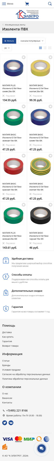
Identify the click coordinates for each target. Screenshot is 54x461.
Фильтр (10, 40)
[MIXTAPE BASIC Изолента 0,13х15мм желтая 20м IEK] (40, 68)
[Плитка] (40, 48)
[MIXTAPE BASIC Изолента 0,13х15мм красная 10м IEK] (13, 166)
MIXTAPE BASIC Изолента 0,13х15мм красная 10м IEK (11, 186)
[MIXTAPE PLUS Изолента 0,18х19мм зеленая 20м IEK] (13, 215)
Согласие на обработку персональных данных (26, 374)
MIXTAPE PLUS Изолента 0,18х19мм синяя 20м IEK (11, 88)
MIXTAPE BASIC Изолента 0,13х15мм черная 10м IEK (38, 235)
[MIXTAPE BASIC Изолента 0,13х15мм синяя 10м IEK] (40, 117)
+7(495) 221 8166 (17, 410)
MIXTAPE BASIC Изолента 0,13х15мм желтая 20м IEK (38, 88)
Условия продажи (11, 369)
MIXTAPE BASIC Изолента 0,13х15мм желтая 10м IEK (38, 186)
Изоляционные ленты (15, 24)
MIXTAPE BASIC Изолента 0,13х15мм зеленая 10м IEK (11, 137)
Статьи (5, 360)
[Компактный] (50, 48)
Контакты (7, 402)
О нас (5, 393)
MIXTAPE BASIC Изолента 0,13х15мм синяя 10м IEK (38, 137)
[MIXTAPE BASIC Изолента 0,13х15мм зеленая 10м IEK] (13, 117)
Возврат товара (10, 345)
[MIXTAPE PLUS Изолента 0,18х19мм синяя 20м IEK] (13, 68)
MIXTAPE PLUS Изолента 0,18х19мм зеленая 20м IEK (11, 235)
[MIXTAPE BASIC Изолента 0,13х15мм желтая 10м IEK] (40, 166)
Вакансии (7, 398)
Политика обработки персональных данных (25, 378)
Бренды (6, 365)
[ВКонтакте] (11, 422)
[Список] (45, 48)
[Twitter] (4, 422)
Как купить (8, 336)
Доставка (7, 332)
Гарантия (7, 341)
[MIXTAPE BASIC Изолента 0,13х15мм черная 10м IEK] (40, 215)
